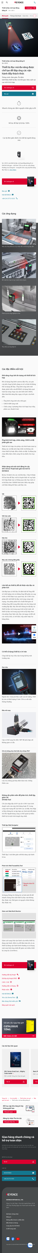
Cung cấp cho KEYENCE (13, 1226)
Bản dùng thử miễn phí (10, 1001)
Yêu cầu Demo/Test (8, 997)
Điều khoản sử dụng (12, 1223)
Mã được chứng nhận (12, 1214)
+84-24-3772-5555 (8, 198)
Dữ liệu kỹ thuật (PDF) (9, 978)
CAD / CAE (5, 982)
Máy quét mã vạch (8, 1005)
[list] (19, 1069)
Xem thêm (13, 170)
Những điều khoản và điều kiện (15, 1220)
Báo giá (4, 191)
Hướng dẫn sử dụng (9, 986)
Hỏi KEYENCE (6, 195)
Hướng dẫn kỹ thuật (9, 975)
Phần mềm (5, 989)
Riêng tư (8, 1217)
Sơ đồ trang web (11, 1229)
